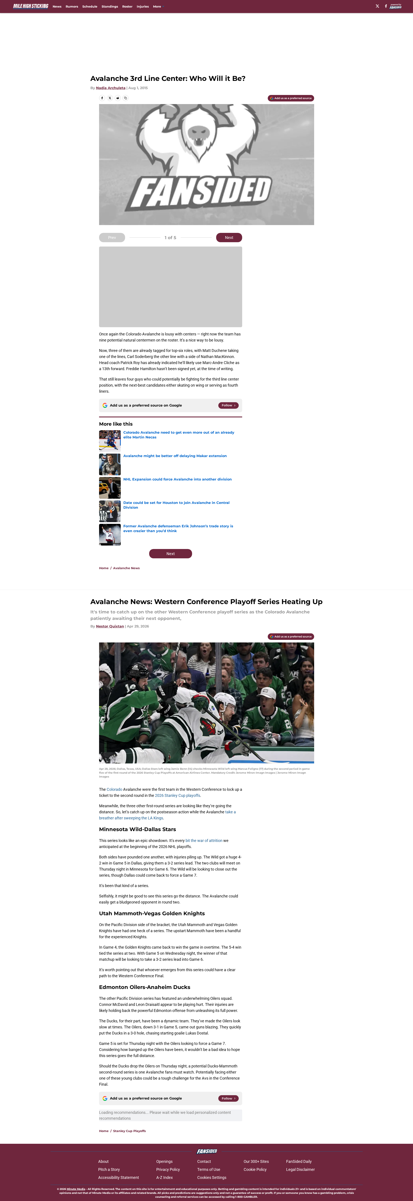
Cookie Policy (255, 1169)
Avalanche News (126, 568)
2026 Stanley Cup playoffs (177, 795)
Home (104, 568)
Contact (204, 1161)
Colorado (114, 789)
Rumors (72, 6)
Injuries (143, 6)
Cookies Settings (211, 1177)
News (57, 6)
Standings (110, 6)
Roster (127, 6)
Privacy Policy (168, 1169)
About (103, 1161)
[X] (377, 6)
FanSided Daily (299, 1161)
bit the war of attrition (204, 840)
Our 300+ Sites (256, 1161)
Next (229, 237)
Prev (112, 237)
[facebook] (386, 6)
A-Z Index (164, 1177)
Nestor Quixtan (110, 626)
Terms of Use (208, 1169)
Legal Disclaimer (300, 1169)
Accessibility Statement (118, 1177)
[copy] (125, 98)
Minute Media (76, 1189)
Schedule (89, 6)
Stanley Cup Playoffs (129, 1131)
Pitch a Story (109, 1169)
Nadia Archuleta (111, 88)
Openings (164, 1161)
